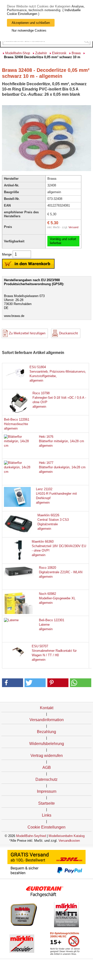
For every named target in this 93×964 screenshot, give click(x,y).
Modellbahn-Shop (17, 53)
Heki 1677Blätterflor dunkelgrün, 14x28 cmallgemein (62, 467)
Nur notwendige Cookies (29, 30)
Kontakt (46, 708)
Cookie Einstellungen (46, 827)
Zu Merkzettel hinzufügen (27, 333)
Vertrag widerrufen (47, 755)
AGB (46, 767)
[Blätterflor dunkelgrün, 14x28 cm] (19, 472)
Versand (73, 227)
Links (46, 815)
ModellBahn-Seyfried (31, 836)
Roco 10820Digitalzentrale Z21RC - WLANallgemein (60, 572)
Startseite (46, 803)
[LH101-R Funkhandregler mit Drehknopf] (19, 506)
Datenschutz (46, 779)
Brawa (76, 53)
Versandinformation (47, 720)
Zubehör (41, 53)
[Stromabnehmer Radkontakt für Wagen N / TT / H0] (19, 658)
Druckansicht (68, 333)
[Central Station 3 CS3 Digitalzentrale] (19, 533)
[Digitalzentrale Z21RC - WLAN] (19, 575)
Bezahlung (46, 732)
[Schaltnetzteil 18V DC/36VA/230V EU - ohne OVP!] (19, 559)
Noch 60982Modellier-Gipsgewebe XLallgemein (57, 598)
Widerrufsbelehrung (46, 744)
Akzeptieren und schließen (31, 23)
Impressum (46, 791)
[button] (12, 682)
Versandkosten (69, 840)
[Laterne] (11, 620)
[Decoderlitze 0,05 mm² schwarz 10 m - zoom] (46, 171)
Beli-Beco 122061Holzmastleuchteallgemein (16, 424)
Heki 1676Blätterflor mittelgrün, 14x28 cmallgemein (61, 441)
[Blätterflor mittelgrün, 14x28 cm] (19, 445)
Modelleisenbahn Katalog (67, 836)
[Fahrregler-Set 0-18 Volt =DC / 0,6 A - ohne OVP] (19, 413)
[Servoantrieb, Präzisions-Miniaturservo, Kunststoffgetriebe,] (19, 379)
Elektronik (59, 53)
